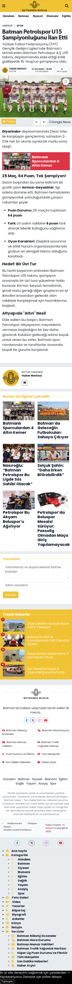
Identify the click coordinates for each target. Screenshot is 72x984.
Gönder (10, 595)
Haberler (7, 25)
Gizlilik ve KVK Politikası (17, 829)
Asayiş (43, 784)
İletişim (32, 823)
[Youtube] (45, 720)
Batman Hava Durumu (55, 730)
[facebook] (17, 843)
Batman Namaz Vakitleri (14, 744)
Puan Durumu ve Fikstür (20, 754)
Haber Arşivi (49, 762)
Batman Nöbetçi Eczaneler (14, 732)
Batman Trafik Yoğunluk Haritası (48, 744)
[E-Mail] (24, 383)
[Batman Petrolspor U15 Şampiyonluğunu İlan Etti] (36, 96)
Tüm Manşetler (50, 754)
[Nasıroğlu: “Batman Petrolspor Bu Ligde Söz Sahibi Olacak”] (19, 453)
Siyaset (38, 16)
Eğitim (66, 16)
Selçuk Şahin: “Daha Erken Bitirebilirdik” (51, 470)
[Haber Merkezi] (11, 378)
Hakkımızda (14, 823)
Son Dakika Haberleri (18, 762)
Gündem (8, 16)
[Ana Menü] (3, 6)
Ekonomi (52, 16)
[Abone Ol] (60, 122)
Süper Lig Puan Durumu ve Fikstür (42, 953)
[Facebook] (26, 720)
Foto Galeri (19, 898)
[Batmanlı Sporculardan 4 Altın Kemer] (19, 411)
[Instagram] (39, 720)
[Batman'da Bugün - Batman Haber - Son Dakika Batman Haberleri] (34, 5)
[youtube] (60, 843)
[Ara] (66, 6)
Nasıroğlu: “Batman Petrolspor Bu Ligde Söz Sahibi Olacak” (17, 474)
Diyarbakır (11, 131)
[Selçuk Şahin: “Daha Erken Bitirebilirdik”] (53, 453)
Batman (23, 16)
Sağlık (20, 784)
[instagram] (46, 843)
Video (15, 902)
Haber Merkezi (32, 376)
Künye (7, 826)
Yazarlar (18, 906)
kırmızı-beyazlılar (38, 187)
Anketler (18, 919)
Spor (20, 25)
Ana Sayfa (19, 851)
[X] (33, 720)
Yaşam (31, 784)
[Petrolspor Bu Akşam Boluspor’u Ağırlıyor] (19, 500)
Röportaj (18, 910)
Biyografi (18, 915)
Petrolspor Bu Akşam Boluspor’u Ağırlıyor (16, 519)
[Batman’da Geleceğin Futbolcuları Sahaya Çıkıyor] (53, 411)
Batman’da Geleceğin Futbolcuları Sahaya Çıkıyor (53, 430)
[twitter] (31, 843)
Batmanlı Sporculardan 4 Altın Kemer (18, 428)
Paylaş (11, 121)
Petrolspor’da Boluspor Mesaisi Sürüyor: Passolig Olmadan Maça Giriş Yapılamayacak (54, 528)
